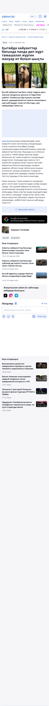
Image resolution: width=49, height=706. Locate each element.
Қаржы (17, 21)
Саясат (4, 21)
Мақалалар (40, 21)
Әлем (11, 21)
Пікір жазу (42, 316)
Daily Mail (6, 141)
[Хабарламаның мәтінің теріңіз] (24, 310)
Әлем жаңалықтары (36, 37)
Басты (4, 37)
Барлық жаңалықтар (17, 37)
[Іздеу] (40, 16)
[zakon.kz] (8, 16)
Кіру (45, 303)
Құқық (31, 21)
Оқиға (24, 21)
